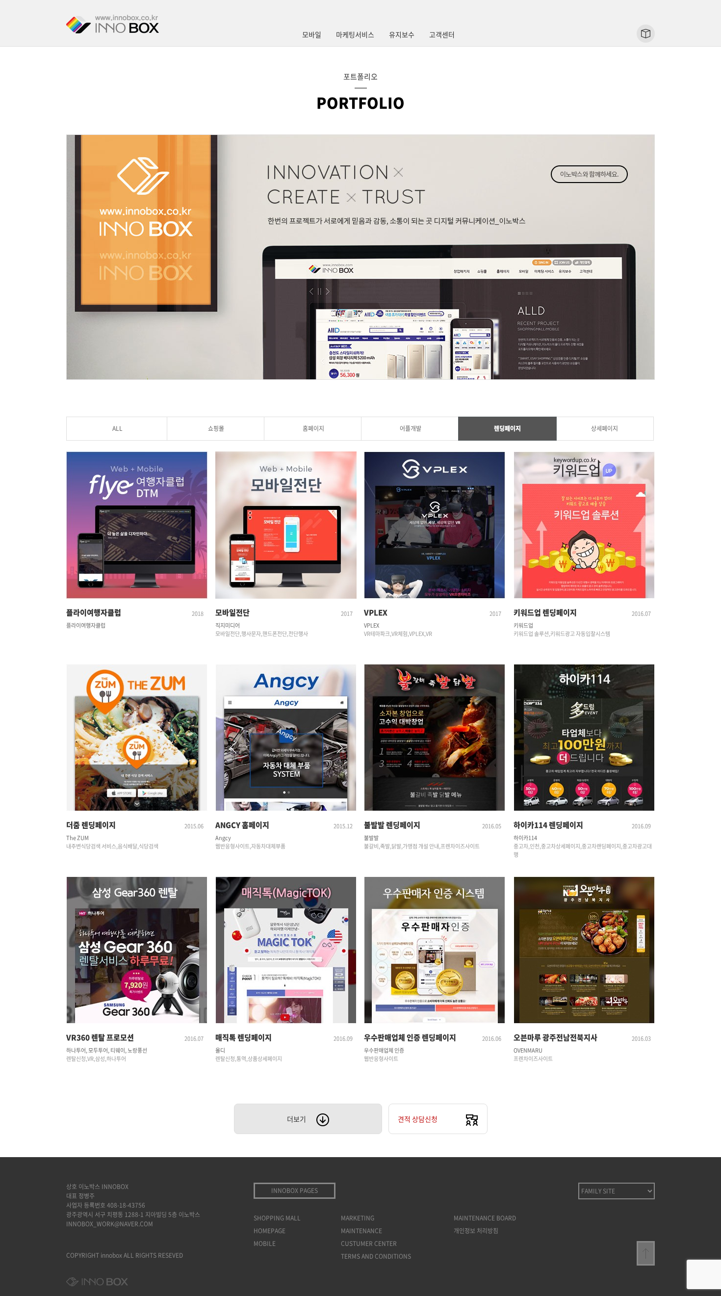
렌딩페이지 (507, 428)
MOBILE (265, 1243)
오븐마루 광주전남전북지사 (555, 1037)
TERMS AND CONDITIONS (376, 1256)
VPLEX (375, 612)
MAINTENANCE (361, 1230)
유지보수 (401, 34)
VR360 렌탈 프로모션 (100, 1037)
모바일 (311, 34)
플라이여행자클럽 (93, 612)
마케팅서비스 (355, 34)
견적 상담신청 (418, 1119)
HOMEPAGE (269, 1230)
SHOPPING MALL (277, 1218)
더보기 (296, 1119)
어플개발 (410, 428)
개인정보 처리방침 (476, 1230)
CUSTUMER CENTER (369, 1243)
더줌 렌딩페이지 (91, 825)
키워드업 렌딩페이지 (545, 612)
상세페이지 (604, 428)
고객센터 (442, 34)
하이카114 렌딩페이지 (548, 825)
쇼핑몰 (216, 428)
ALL (117, 428)
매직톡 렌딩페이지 (243, 1037)
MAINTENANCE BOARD (485, 1218)
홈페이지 (313, 428)
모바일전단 (232, 612)
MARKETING (357, 1218)
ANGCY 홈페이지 (242, 825)
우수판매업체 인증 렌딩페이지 (410, 1037)
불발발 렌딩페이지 (392, 825)
